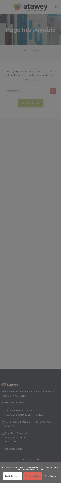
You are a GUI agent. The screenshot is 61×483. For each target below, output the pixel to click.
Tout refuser (50, 476)
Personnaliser (33, 476)
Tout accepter (13, 476)
